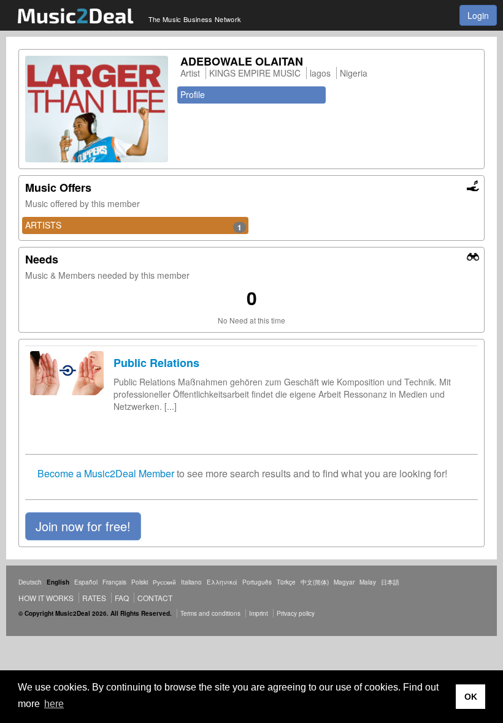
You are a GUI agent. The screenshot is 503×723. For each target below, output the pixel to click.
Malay (367, 582)
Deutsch (30, 582)
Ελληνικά (222, 582)
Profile (192, 94)
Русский (164, 582)
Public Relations (156, 363)
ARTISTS (133, 225)
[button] (83, 526)
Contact (154, 597)
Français (114, 582)
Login (478, 15)
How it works (46, 597)
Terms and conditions (210, 613)
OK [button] (470, 697)
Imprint (258, 613)
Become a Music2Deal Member (105, 473)
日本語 (390, 582)
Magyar (344, 582)
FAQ (122, 597)
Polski (139, 582)
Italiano (191, 582)
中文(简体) (315, 582)
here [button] (54, 703)
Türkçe (286, 582)
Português (257, 582)
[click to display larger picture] (96, 109)
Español (86, 582)
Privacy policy (296, 613)
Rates (94, 597)
